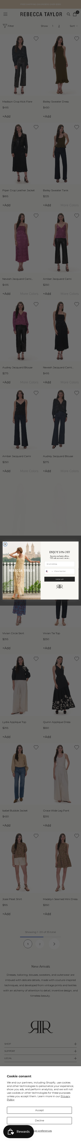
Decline (39, 1120)
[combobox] (48, 571)
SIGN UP (60, 579)
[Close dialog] (5, 544)
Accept (39, 1110)
